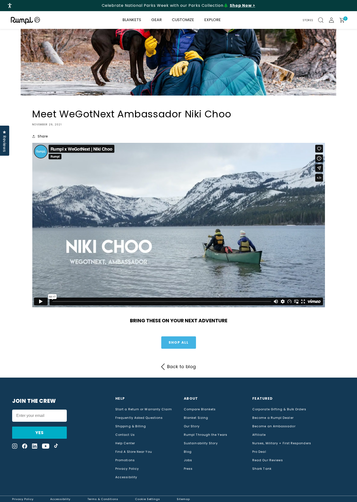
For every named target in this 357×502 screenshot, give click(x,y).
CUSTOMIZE (183, 20)
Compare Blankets (200, 409)
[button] (323, 20)
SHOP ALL (179, 342)
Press (188, 468)
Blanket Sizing (196, 417)
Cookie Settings (147, 499)
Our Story (192, 426)
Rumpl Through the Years (205, 434)
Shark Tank (262, 468)
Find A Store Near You (133, 451)
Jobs (188, 460)
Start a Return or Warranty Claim (143, 409)
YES (39, 432)
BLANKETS (131, 20)
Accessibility (126, 477)
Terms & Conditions (102, 499)
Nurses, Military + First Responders (281, 443)
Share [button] (43, 136)
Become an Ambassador (274, 426)
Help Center (125, 443)
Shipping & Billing (130, 426)
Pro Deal (259, 451)
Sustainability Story (201, 443)
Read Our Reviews (267, 460)
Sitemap (183, 499)
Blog (188, 451)
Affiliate (259, 434)
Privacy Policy (127, 468)
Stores (308, 20)
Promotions (125, 460)
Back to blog (181, 367)
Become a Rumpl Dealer (273, 417)
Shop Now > (242, 5)
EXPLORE (212, 20)
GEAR (156, 20)
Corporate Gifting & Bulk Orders (279, 409)
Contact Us (125, 434)
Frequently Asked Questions (139, 417)
